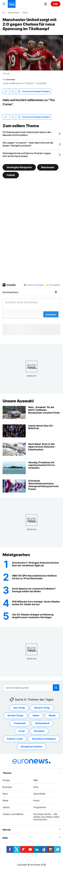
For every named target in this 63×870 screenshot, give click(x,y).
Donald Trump (15, 715)
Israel (22, 731)
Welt (35, 780)
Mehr (5, 837)
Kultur (36, 800)
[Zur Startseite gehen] (12, 4)
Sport (25, 13)
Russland (39, 731)
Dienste (7, 829)
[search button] (56, 687)
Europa (6, 780)
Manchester (47, 167)
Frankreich (20, 723)
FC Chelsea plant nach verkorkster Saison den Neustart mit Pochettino (27, 133)
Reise (5, 800)
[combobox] (31, 687)
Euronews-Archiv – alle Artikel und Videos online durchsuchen (46, 817)
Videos (6, 807)
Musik (52, 715)
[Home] (4, 12)
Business (7, 787)
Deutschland (42, 723)
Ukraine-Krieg (42, 707)
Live (55, 3)
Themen (7, 773)
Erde (35, 787)
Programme (39, 807)
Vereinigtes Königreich (19, 167)
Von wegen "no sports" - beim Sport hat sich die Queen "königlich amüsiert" (28, 144)
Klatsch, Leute (15, 738)
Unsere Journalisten (13, 814)
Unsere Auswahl (18, 401)
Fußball (11, 175)
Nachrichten (13, 13)
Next (5, 793)
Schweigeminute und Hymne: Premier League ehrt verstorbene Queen (27, 154)
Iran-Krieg (19, 707)
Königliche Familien (31, 746)
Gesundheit (39, 793)
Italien (36, 715)
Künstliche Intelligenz (44, 738)
